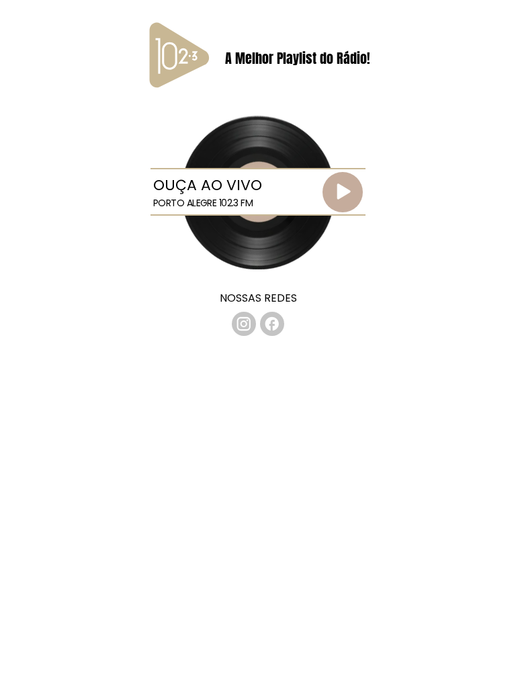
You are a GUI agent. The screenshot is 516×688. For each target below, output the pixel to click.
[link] (244, 324)
